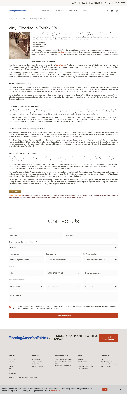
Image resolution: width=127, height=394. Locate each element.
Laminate (11, 366)
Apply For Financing (106, 366)
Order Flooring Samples (107, 361)
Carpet (10, 364)
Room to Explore (82, 361)
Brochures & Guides (37, 366)
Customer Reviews (83, 364)
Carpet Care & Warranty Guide (63, 359)
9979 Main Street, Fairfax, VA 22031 (28, 377)
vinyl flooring (61, 65)
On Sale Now (12, 373)
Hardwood (11, 361)
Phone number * (15, 254)
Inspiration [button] (58, 11)
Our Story (80, 359)
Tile (10, 368)
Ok (105, 389)
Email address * (51, 254)
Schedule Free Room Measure (109, 364)
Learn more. (55, 391)
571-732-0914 (120, 3)
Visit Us (74, 3)
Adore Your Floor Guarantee (85, 366)
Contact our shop (15, 195)
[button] (107, 10)
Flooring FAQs (35, 364)
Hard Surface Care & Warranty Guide (63, 362)
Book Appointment (109, 338)
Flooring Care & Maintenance (63, 365)
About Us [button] (72, 11)
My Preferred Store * (90, 254)
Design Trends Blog (37, 361)
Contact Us (86, 11)
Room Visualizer (36, 359)
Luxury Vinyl (12, 359)
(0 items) (117, 11)
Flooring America (13, 19)
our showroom (62, 52)
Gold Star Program (83, 368)
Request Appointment (63, 316)
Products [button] (45, 11)
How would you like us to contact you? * (23, 242)
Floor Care (11, 371)
